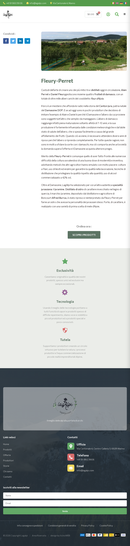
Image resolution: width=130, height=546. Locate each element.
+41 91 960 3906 (85, 459)
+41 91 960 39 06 (14, 3)
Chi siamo (7, 471)
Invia (65, 511)
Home (6, 444)
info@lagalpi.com (37, 3)
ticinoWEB (65, 535)
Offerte (7, 455)
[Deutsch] (121, 3)
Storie (6, 466)
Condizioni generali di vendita (62, 525)
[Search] (117, 14)
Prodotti (7, 449)
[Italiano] (113, 3)
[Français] (125, 3)
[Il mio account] (108, 14)
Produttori (8, 460)
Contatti (7, 477)
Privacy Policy (87, 525)
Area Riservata (39, 535)
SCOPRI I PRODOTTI (84, 234)
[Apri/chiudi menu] (124, 14)
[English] (117, 3)
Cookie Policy (106, 525)
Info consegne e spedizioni (30, 525)
